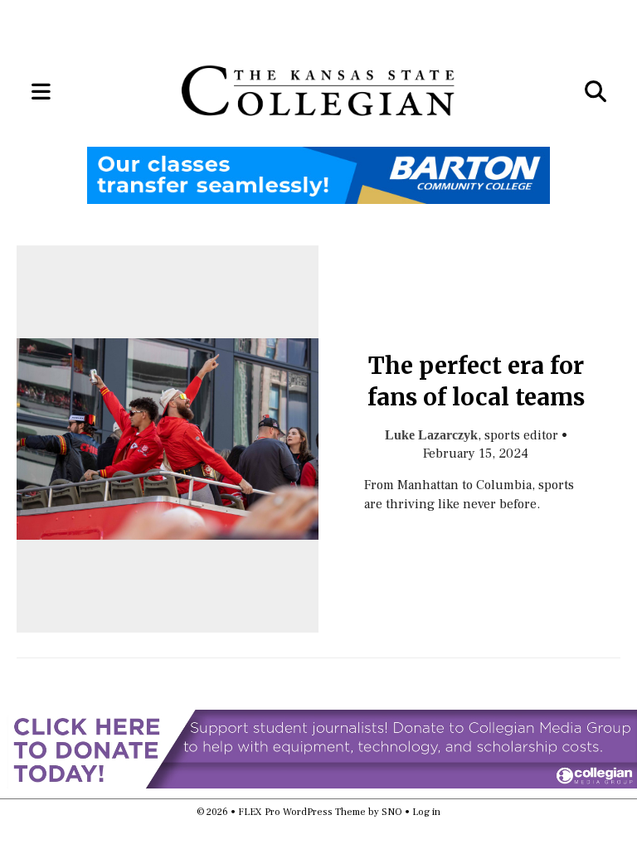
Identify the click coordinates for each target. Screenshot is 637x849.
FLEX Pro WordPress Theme (302, 812)
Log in (426, 812)
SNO (392, 812)
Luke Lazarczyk (431, 435)
